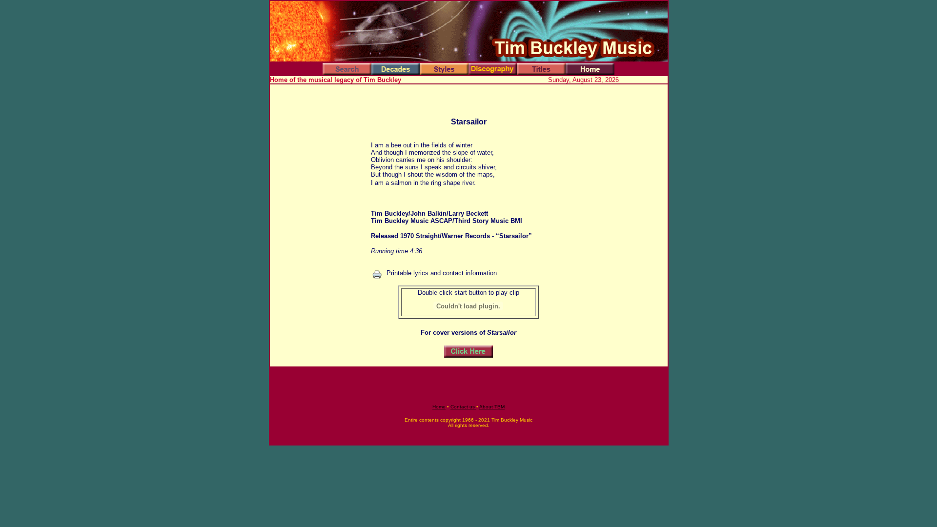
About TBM (492, 406)
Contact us (463, 406)
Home (439, 406)
